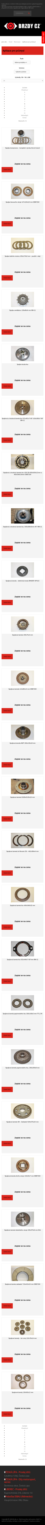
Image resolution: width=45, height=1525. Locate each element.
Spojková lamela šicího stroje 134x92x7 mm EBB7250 (22, 1176)
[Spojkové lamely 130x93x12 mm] (22, 1381)
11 (24, 111)
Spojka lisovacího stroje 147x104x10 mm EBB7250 (22, 202)
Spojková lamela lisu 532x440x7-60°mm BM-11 (22, 959)
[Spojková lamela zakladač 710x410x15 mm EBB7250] (22, 1273)
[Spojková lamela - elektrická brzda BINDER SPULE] (22, 570)
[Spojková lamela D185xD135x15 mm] (22, 786)
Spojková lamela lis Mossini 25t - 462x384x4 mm (22, 851)
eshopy (14, 1521)
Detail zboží (7, 169)
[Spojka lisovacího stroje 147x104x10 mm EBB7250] (22, 191)
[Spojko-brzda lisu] (22, 353)
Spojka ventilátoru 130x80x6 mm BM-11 (22, 310)
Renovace (17, 42)
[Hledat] (28, 13)
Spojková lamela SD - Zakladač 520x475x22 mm (22, 1122)
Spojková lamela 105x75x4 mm (22, 635)
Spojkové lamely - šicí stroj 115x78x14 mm (22, 1338)
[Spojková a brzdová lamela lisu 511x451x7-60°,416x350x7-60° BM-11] (22, 407)
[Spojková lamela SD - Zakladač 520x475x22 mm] (22, 1111)
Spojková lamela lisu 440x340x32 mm (22, 905)
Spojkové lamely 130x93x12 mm (22, 1392)
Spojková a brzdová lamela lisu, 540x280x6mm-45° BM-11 (22, 527)
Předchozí (24, 90)
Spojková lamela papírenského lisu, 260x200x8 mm (22, 1068)
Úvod (10, 42)
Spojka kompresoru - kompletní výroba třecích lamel (22, 148)
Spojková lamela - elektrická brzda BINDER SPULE (22, 581)
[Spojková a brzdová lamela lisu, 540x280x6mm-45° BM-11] (22, 516)
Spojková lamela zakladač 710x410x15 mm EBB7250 (22, 1284)
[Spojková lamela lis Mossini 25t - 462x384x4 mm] (22, 840)
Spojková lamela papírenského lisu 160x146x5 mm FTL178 (22, 1013)
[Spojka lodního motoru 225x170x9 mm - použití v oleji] (22, 245)
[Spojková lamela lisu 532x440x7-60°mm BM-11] (22, 948)
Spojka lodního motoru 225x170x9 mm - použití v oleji (22, 256)
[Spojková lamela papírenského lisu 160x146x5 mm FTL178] (22, 1002)
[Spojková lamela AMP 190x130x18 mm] (22, 732)
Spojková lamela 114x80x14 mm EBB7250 (22, 689)
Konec (25, 118)
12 (24, 113)
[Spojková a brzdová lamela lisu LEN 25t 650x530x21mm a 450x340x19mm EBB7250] (22, 461)
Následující (24, 115)
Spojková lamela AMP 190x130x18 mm (22, 743)
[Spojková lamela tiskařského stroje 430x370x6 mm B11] (22, 1219)
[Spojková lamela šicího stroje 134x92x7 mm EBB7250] (22, 1165)
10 (24, 108)
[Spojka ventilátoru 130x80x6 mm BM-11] (22, 299)
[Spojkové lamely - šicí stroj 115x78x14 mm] (22, 1327)
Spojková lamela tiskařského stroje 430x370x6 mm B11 (22, 1230)
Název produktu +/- (21, 62)
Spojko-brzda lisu (22, 364)
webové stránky (7, 1521)
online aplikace (23, 1521)
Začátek (24, 88)
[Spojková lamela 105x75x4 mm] (22, 624)
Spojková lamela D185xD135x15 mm (22, 797)
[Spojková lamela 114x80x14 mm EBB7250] (22, 678)
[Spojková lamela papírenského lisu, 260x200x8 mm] (22, 1057)
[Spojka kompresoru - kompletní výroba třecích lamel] (22, 137)
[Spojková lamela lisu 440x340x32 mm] (22, 894)
